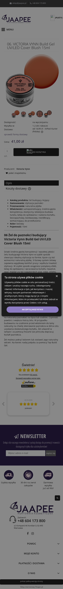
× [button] (57, 276)
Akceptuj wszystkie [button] (32, 309)
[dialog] (32, 294)
